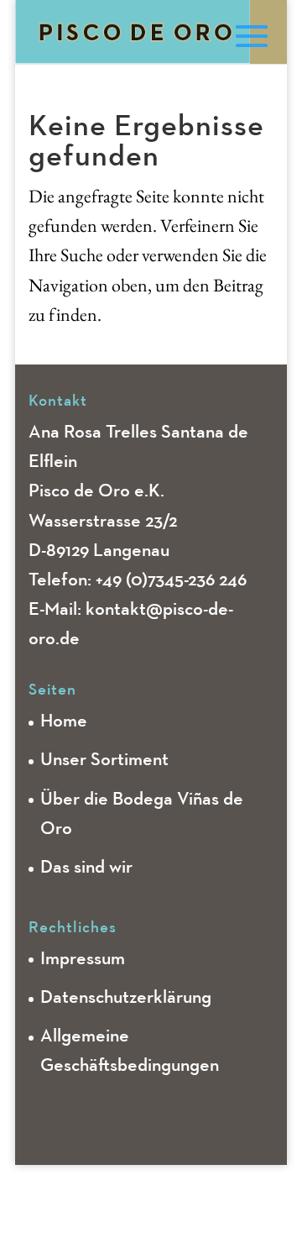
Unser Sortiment (104, 760)
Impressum (82, 959)
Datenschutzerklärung (125, 998)
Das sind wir (86, 868)
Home (63, 722)
